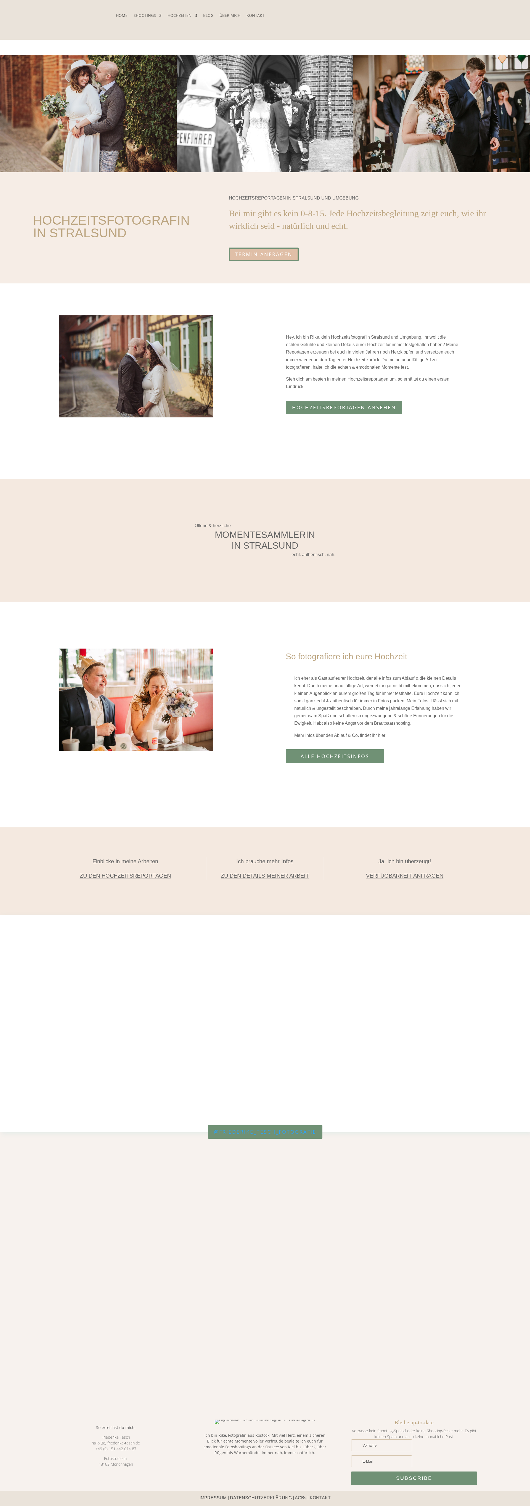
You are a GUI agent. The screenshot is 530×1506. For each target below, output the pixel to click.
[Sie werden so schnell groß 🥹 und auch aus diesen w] (28, 1246)
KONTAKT (320, 1498)
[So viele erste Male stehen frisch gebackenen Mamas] (383, 1204)
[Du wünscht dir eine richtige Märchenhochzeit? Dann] (502, 1237)
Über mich (229, 15)
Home (122, 15)
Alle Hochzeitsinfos (335, 756)
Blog (208, 15)
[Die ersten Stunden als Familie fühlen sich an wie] (324, 1260)
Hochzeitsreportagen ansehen (344, 407)
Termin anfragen (264, 254)
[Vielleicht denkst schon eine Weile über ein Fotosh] (205, 1263)
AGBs (300, 1498)
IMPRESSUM (213, 1498)
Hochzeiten (180, 15)
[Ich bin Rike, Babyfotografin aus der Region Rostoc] (265, 1233)
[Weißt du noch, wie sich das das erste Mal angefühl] (146, 1260)
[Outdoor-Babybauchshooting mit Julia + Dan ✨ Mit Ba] (87, 1187)
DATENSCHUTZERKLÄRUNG (261, 1498)
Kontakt (255, 15)
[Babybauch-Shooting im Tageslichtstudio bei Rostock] (442, 1151)
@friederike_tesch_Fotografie (265, 1131)
